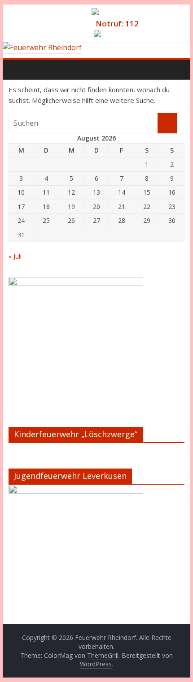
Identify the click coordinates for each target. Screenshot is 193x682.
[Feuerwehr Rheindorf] (42, 47)
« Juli (15, 256)
